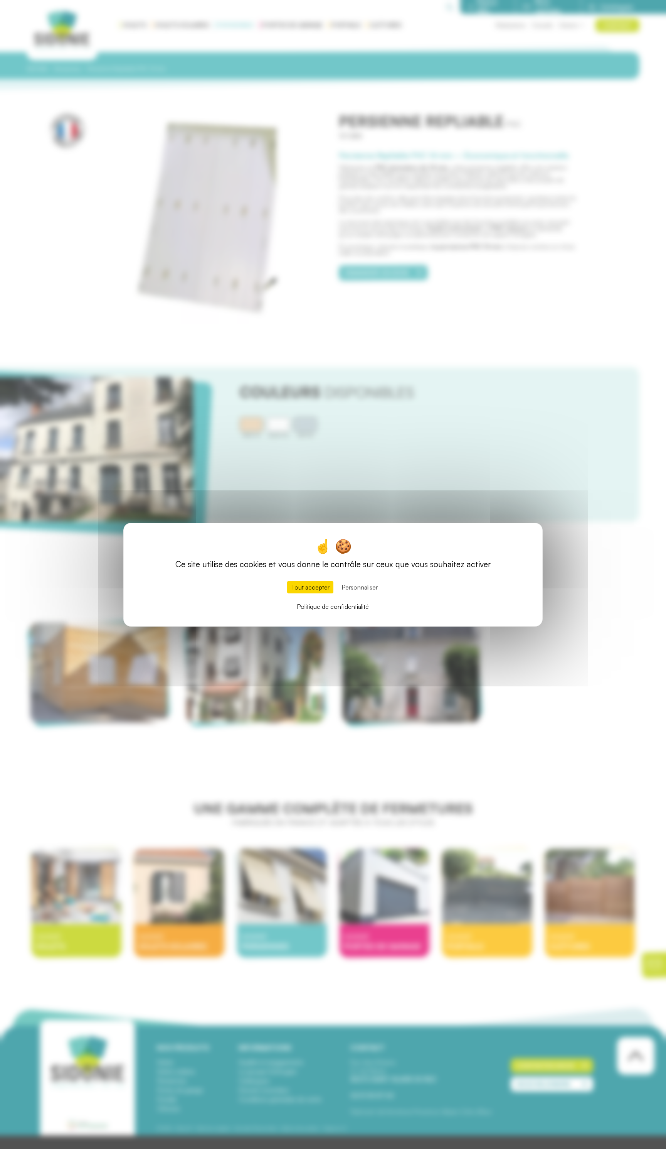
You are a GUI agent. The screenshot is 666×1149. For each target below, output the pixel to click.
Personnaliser (359, 587)
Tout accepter (310, 587)
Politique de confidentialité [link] (333, 606)
